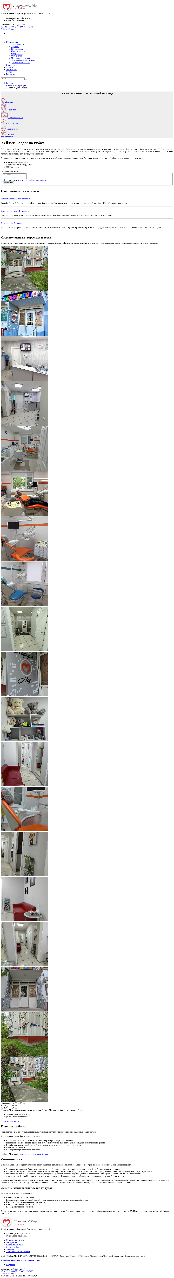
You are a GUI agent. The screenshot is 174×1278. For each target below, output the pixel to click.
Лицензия (10, 1264)
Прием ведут (11, 65)
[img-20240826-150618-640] (24, 831)
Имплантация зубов (14, 1245)
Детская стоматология (20, 63)
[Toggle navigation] (2, 38)
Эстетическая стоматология (23, 60)
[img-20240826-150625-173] (24, 290)
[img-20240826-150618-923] (24, 470)
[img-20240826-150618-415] (24, 425)
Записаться (8, 183)
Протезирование (18, 51)
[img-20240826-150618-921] (24, 921)
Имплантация (17, 49)
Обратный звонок (9, 29)
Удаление (15, 47)
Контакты (10, 74)
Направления (12, 42)
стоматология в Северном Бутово (33, 1154)
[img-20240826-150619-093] (24, 966)
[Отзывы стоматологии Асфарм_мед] (24, 515)
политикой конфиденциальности (32, 180)
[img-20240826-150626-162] (24, 695)
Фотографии (11, 69)
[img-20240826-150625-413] (24, 1011)
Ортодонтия (16, 56)
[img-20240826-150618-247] (24, 650)
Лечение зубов (17, 44)
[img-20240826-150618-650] (24, 785)
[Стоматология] (24, 605)
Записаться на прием (10, 1121)
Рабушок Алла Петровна (11, 223)
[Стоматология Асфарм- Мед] (24, 380)
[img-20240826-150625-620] (24, 1101)
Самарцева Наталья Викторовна (15, 211)
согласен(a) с (26, 180)
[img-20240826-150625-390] (24, 1056)
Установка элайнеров (20, 58)
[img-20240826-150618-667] (24, 740)
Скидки (9, 67)
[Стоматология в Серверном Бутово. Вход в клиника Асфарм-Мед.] (24, 335)
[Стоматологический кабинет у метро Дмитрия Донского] (24, 560)
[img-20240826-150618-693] (24, 876)
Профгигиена (17, 53)
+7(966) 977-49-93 (25, 27)
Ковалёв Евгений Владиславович (15, 199)
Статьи (9, 72)
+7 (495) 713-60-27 (9, 27)
